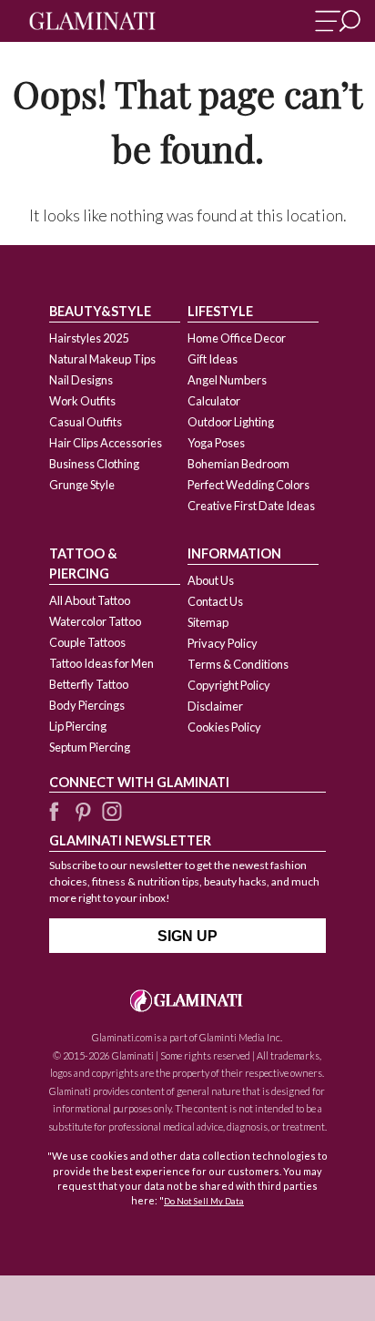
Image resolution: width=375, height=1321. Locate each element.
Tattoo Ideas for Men (101, 663)
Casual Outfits (85, 422)
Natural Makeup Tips (102, 359)
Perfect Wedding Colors (248, 484)
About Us (211, 580)
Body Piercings (87, 705)
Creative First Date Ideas (251, 505)
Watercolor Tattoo (95, 621)
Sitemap (208, 622)
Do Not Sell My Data (204, 1201)
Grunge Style (82, 484)
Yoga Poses (216, 442)
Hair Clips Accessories (105, 442)
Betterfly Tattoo (88, 684)
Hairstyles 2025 (88, 338)
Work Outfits (82, 401)
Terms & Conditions (238, 664)
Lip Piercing (77, 726)
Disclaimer (215, 706)
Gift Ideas (213, 359)
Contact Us (215, 601)
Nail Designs (81, 380)
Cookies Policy (224, 727)
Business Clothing (94, 463)
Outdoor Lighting (231, 422)
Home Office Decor (237, 338)
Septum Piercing (89, 747)
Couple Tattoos (87, 642)
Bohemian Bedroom (238, 463)
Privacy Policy (223, 643)
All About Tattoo (89, 600)
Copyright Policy (229, 685)
